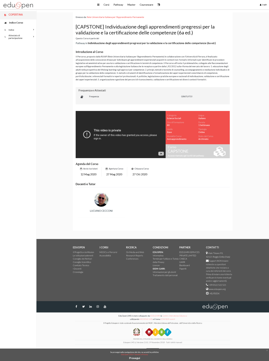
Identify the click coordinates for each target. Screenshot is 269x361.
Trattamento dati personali (165, 275)
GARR (182, 262)
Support (212, 261)
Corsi (106, 4)
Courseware (146, 4)
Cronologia (78, 272)
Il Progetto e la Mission (83, 252)
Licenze (156, 265)
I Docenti (77, 268)
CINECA (183, 258)
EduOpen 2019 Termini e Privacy (134, 354)
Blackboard (184, 265)
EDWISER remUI (168, 319)
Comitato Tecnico (81, 265)
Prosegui (134, 358)
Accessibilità (105, 255)
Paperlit (182, 268)
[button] (98, 4)
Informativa (158, 255)
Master (131, 4)
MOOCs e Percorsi (108, 252)
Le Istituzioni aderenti (83, 255)
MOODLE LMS (146, 319)
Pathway (118, 4)
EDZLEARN (155, 316)
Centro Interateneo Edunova (174, 316)
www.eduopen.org (217, 289)
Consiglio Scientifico (82, 262)
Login (264, 4)
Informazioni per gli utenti (164, 272)
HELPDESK (214, 293)
